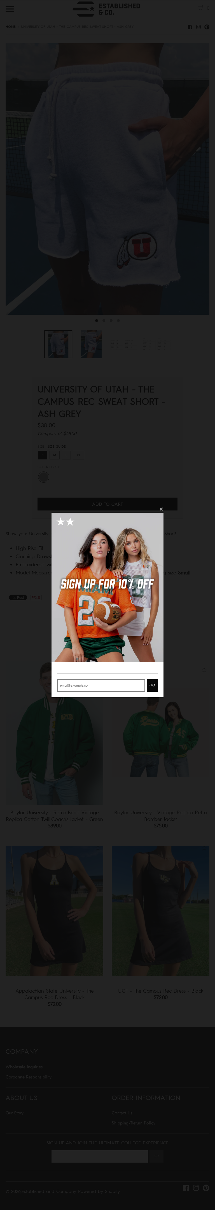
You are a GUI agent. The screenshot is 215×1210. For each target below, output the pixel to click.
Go (152, 685)
